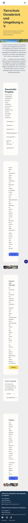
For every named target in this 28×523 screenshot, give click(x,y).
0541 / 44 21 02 (7, 502)
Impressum (4, 520)
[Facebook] (2, 517)
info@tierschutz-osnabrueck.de (11, 504)
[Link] (4, 3)
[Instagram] (7, 517)
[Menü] (24, 2)
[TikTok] (11, 517)
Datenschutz (12, 520)
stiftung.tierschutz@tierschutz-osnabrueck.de (15, 514)
